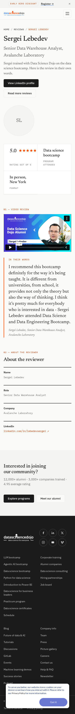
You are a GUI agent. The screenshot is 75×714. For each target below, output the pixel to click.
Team (43, 635)
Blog (6, 628)
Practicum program (14, 601)
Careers (44, 656)
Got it (53, 702)
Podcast (8, 683)
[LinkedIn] (53, 533)
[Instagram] (43, 542)
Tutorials (9, 642)
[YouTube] (53, 542)
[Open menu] (67, 14)
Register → (47, 3)
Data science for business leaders (18, 592)
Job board (46, 584)
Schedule (9, 615)
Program (48, 161)
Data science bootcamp (17, 571)
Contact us (46, 662)
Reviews (19, 29)
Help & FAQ (47, 669)
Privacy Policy (18, 693)
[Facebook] (43, 533)
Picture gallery (48, 649)
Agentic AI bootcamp (16, 564)
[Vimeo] (62, 542)
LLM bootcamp (12, 557)
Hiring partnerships (51, 577)
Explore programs (19, 498)
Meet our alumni (50, 498)
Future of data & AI (14, 635)
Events (7, 662)
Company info (48, 628)
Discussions (10, 649)
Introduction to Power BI (18, 584)
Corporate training (50, 557)
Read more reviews (20, 93)
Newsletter (46, 676)
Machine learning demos (17, 669)
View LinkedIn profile (21, 83)
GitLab (7, 656)
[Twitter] (62, 533)
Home (6, 29)
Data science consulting (54, 571)
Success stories (13, 676)
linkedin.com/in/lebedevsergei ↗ (26, 431)
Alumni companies (51, 564)
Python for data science (17, 577)
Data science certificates (18, 608)
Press (43, 642)
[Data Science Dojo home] (18, 537)
